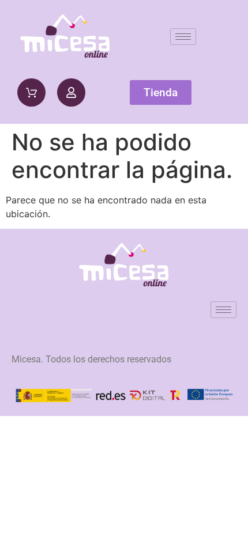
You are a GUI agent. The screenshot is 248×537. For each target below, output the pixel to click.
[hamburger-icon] (183, 36)
